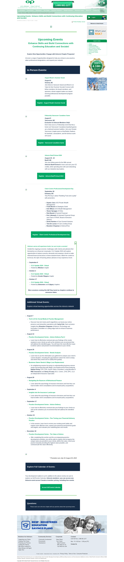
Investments (30, 10)
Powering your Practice (24, 543)
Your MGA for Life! (62, 546)
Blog (90, 53)
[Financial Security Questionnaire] (97, 90)
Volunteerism (42, 543)
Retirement (38, 10)
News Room (59, 539)
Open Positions (61, 543)
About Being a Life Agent (24, 548)
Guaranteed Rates (93, 46)
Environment (42, 541)
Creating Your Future (23, 541)
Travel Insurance (93, 50)
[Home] (30, 7)
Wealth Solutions (68, 10)
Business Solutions (57, 10)
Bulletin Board (92, 45)
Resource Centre (79, 10)
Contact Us (96, 10)
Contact (104, 5)
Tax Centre (46, 10)
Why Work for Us (61, 544)
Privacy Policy (64, 553)
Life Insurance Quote (94, 48)
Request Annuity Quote (95, 49)
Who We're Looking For (24, 546)
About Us (88, 10)
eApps (90, 44)
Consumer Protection (82, 553)
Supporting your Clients (24, 539)
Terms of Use (72, 553)
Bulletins (102, 10)
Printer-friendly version (79, 21)
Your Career (59, 541)
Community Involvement (45, 539)
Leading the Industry (23, 544)
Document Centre (93, 52)
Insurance (22, 10)
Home (99, 5)
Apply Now (21, 550)
